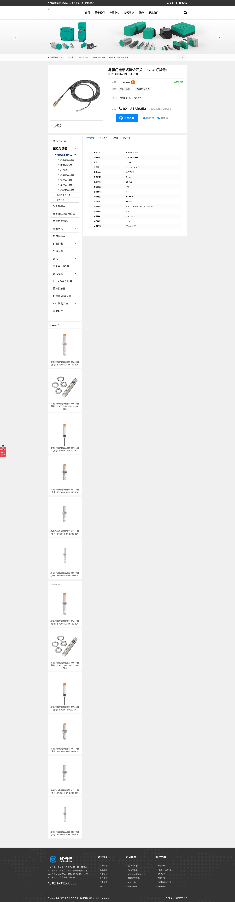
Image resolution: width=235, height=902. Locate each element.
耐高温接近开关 (67, 175)
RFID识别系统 (60, 303)
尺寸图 (115, 138)
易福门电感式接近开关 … (120, 57)
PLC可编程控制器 (62, 281)
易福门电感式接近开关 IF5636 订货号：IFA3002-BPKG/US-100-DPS (64, 406)
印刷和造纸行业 (165, 882)
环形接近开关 (66, 185)
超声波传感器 (60, 221)
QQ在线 (150, 118)
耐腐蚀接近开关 (67, 190)
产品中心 (114, 12)
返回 (183, 57)
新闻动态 (129, 12)
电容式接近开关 (63, 195)
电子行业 (162, 865)
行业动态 (104, 882)
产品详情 (90, 138)
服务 (141, 12)
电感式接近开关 (99, 57)
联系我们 (154, 12)
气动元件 (58, 251)
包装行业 (162, 878)
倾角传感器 (59, 288)
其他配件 (58, 311)
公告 (102, 886)
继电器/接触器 (61, 266)
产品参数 (103, 138)
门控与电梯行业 (165, 869)
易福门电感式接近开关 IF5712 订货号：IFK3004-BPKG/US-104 (64, 491)
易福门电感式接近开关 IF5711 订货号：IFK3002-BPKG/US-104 (64, 532)
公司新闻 (104, 878)
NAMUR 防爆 (66, 164)
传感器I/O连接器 (62, 296)
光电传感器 (59, 206)
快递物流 (162, 886)
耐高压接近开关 (67, 159)
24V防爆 (64, 169)
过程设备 (162, 874)
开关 (55, 258)
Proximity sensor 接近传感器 (117, 36)
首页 (87, 12)
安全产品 (58, 228)
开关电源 (58, 273)
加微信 (164, 118)
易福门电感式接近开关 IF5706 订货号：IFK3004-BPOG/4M (64, 449)
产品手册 (127, 138)
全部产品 (60, 141)
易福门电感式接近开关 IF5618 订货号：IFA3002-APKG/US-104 (64, 574)
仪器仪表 (58, 243)
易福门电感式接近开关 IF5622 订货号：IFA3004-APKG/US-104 (64, 363)
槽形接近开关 (66, 180)
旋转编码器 (59, 236)
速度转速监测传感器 (64, 213)
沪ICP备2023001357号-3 (176, 898)
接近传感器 (84, 57)
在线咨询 (129, 118)
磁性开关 (61, 200)
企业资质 (104, 874)
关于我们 (100, 12)
